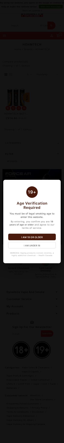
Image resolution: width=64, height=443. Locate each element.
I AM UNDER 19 (32, 245)
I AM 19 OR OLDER (32, 237)
